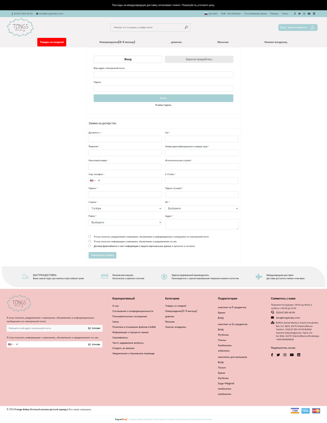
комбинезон (224, 388)
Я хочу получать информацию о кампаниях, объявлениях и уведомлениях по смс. (135, 241)
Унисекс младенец (275, 42)
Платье (222, 340)
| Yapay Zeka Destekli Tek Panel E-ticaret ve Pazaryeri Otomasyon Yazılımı (163, 419)
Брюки (221, 312)
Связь (285, 13)
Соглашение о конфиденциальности (132, 311)
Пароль (97, 82)
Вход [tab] (127, 59)
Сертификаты (120, 337)
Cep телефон (96, 174)
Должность (95, 132)
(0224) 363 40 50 (285, 312)
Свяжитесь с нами (283, 298)
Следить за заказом (123, 348)
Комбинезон (225, 345)
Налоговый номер (98, 160)
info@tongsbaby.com (288, 317)
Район (92, 216)
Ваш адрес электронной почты (109, 68)
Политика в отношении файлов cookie (134, 327)
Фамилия (94, 146)
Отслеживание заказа (255, 13)
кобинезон (224, 350)
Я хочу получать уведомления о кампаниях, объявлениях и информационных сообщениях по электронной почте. (151, 236)
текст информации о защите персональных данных (145, 246)
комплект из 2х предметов (232, 324)
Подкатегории (227, 298)
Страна (93, 202)
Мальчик (223, 42)
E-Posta (170, 174)
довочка (176, 42)
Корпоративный (123, 298)
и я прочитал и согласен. (144, 246)
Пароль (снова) (174, 188)
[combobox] (93, 181)
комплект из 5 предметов (232, 307)
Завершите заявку (102, 255)
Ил (167, 202)
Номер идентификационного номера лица (187, 146)
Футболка (223, 334)
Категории (172, 298)
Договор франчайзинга (105, 246)
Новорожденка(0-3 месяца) (117, 42)
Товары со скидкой (52, 42)
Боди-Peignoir (226, 383)
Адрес (169, 216)
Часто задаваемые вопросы (128, 343)
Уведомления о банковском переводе (133, 353)
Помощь (274, 13)
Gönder (96, 328)
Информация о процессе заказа (130, 332)
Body (221, 318)
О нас (115, 305)
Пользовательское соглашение (129, 316)
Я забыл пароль (163, 105)
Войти (163, 98)
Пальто (222, 367)
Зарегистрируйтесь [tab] (199, 59)
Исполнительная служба (178, 160)
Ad (167, 132)
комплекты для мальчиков (232, 357)
